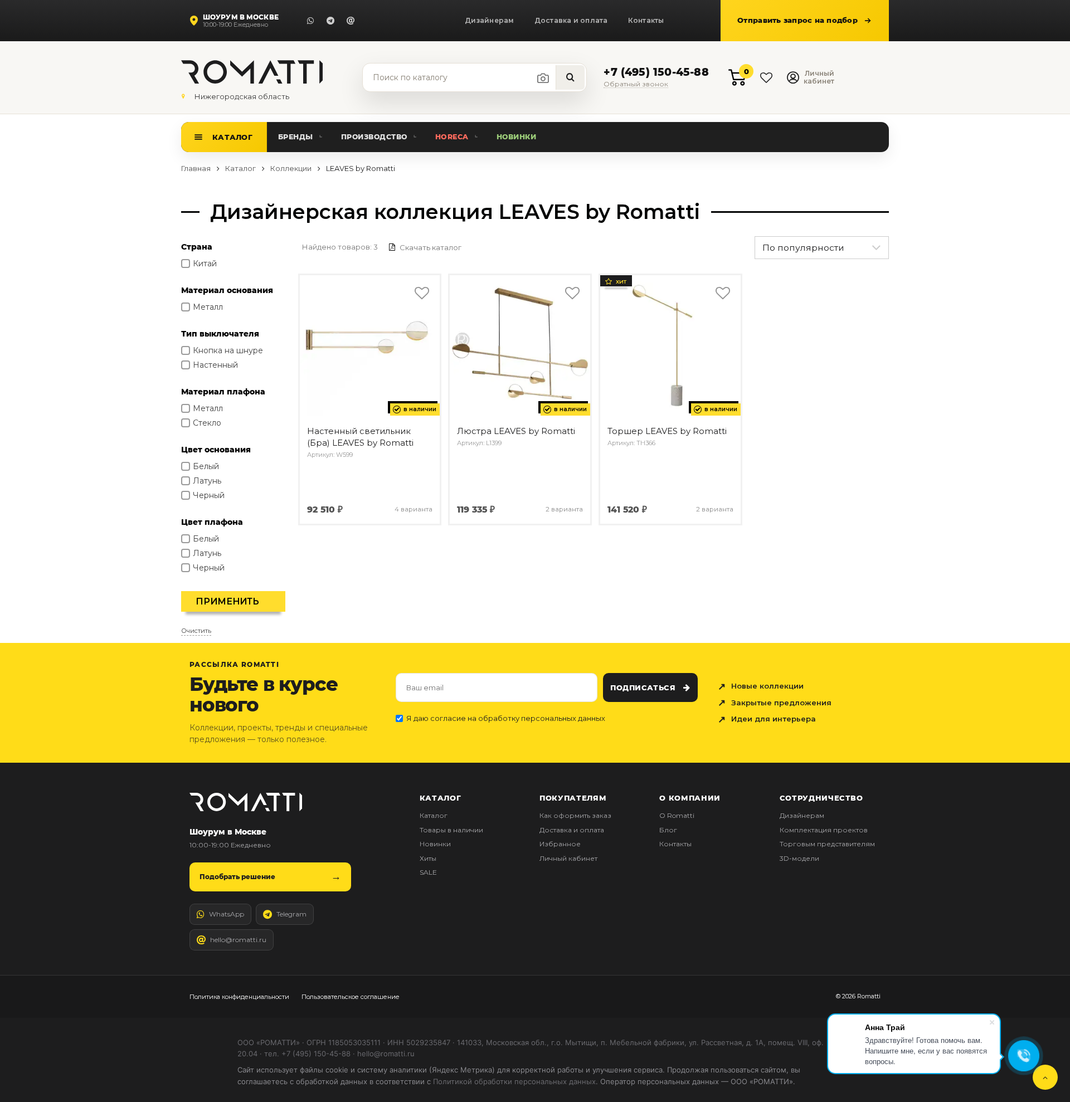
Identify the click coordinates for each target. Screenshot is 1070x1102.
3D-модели (799, 858)
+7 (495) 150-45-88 (656, 73)
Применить (227, 601)
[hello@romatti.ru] (350, 20)
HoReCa (452, 137)
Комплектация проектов (824, 830)
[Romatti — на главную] (245, 802)
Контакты (646, 20)
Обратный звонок (636, 84)
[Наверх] (1045, 1077)
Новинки (517, 137)
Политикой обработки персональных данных (514, 1081)
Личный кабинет (568, 858)
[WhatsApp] (310, 20)
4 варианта (413, 509)
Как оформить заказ (575, 815)
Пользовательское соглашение (350, 997)
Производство (374, 137)
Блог (668, 830)
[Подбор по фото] (543, 78)
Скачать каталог (429, 247)
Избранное (560, 844)
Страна (196, 247)
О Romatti (676, 815)
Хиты (428, 858)
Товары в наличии (451, 830)
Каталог (232, 137)
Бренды (295, 137)
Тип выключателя (220, 334)
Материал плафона (223, 392)
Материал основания (227, 290)
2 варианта (564, 509)
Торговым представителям (827, 844)
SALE (428, 872)
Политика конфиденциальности (239, 997)
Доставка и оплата (571, 20)
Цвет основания (216, 450)
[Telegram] (330, 20)
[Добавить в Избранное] (421, 293)
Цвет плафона (212, 522)
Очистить (196, 631)
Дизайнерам (489, 20)
